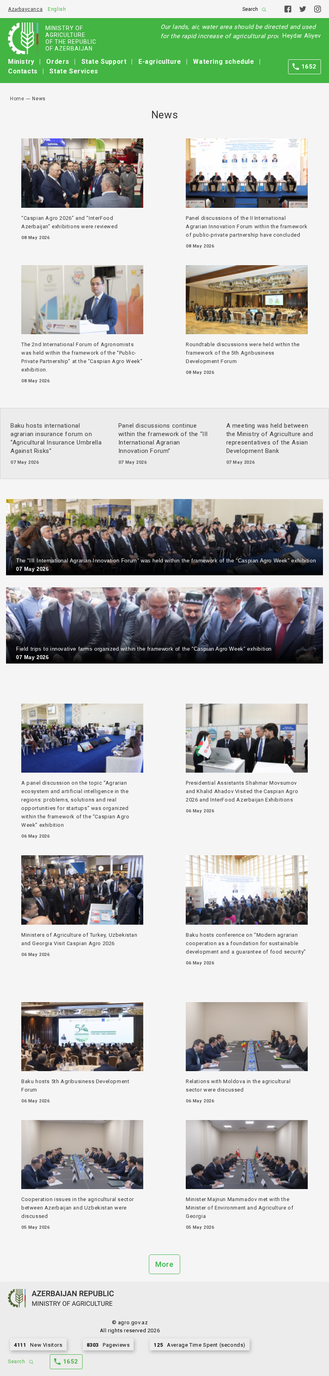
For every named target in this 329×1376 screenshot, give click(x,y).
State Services (73, 71)
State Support (104, 61)
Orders (57, 61)
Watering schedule (223, 61)
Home (17, 98)
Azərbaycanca (25, 9)
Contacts (23, 71)
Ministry (21, 61)
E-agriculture (159, 61)
